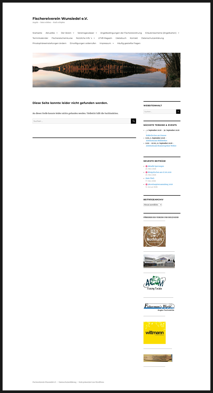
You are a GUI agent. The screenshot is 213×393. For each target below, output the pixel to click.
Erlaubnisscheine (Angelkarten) (160, 33)
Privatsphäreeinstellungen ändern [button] (49, 43)
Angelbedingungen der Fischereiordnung (121, 33)
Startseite (37, 33)
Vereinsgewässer (86, 33)
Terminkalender (40, 38)
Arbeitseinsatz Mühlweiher (156, 141)
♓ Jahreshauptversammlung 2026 (159, 184)
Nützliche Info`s (84, 38)
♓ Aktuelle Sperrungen (154, 166)
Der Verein (66, 33)
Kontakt (134, 38)
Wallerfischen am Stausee (156, 135)
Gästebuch (121, 38)
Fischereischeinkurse (62, 38)
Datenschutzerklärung (152, 38)
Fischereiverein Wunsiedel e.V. (60, 18)
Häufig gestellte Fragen (129, 43)
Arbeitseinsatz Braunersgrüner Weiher (161, 146)
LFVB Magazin (105, 38)
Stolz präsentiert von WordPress (91, 382)
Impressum (105, 43)
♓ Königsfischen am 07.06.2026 (158, 172)
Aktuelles (50, 33)
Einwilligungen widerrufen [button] (83, 43)
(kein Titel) (149, 178)
